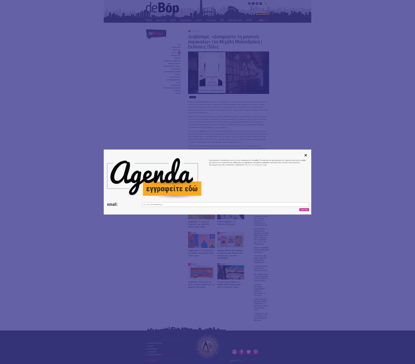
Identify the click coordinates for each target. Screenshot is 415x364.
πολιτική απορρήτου (255, 165)
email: (112, 204)
